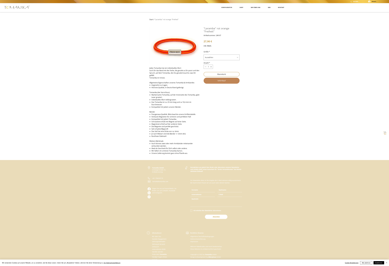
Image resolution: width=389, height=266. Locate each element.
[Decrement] (205, 67)
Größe (207, 52)
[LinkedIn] (149, 192)
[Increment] (211, 67)
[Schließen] (386, 262)
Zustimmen (378, 263)
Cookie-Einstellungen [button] (352, 263)
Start (151, 19)
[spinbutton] (208, 67)
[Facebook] (149, 188)
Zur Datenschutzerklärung (112, 263)
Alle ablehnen (366, 263)
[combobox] (222, 57)
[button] (385, 133)
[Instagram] (149, 196)
